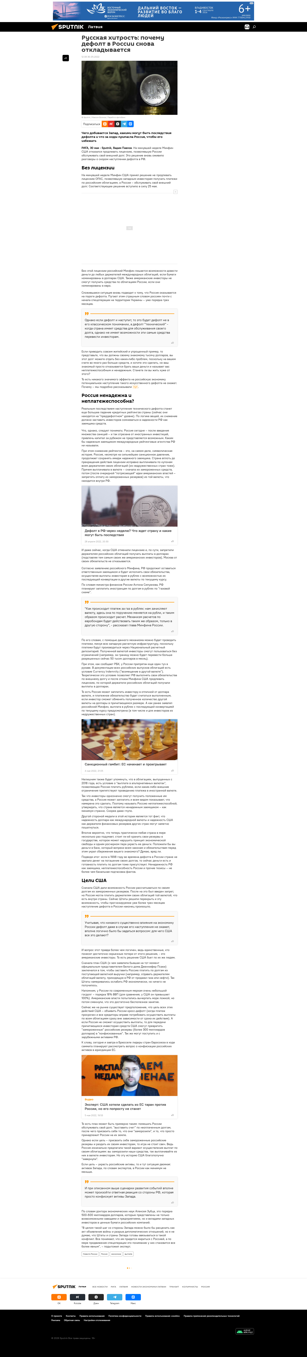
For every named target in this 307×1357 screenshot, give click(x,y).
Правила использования (92, 1315)
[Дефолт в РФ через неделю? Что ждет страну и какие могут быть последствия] (129, 506)
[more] (172, 343)
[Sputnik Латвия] (69, 30)
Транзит (174, 1286)
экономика (116, 1254)
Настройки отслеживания (97, 1320)
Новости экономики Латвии (148, 1286)
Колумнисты (190, 1286)
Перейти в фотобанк (116, 117)
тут (135, 387)
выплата (128, 1254)
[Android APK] (245, 1331)
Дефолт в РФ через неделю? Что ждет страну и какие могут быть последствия (128, 533)
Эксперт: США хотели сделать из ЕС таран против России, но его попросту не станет (125, 1106)
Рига (113, 1286)
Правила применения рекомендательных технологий (212, 1315)
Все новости (100, 1286)
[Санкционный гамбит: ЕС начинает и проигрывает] (129, 739)
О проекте (56, 1315)
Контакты (71, 1315)
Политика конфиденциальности (124, 1315)
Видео (89, 1099)
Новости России (90, 1254)
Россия (104, 1254)
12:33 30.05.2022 (90, 56)
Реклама (55, 1320)
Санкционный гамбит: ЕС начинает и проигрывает (126, 764)
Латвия (123, 1286)
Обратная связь (72, 1320)
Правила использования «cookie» (162, 1315)
